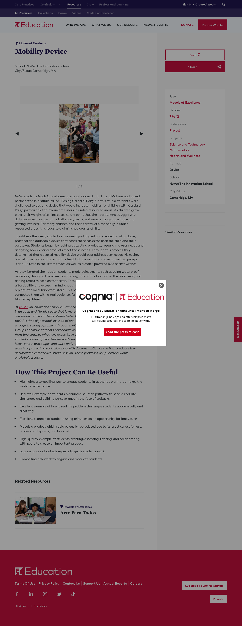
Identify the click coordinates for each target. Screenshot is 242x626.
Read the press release (122, 332)
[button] (121, 311)
